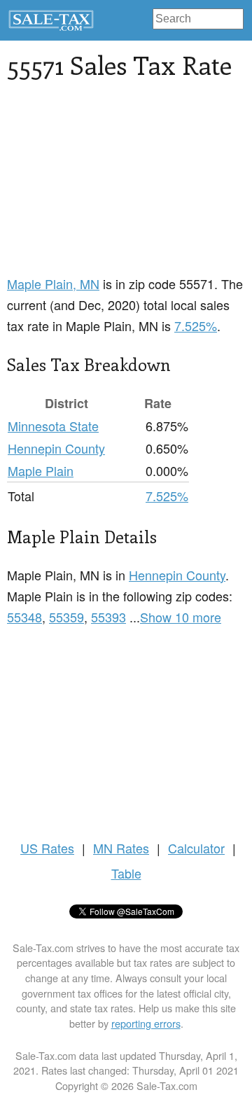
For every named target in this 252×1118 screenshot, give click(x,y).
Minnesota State (53, 426)
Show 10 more (180, 617)
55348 (24, 617)
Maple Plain (41, 470)
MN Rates (121, 848)
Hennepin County (56, 448)
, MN (53, 283)
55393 (108, 617)
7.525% (195, 325)
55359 (66, 617)
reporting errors (146, 1023)
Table (126, 873)
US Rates (47, 848)
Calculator (196, 848)
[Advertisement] (126, 185)
